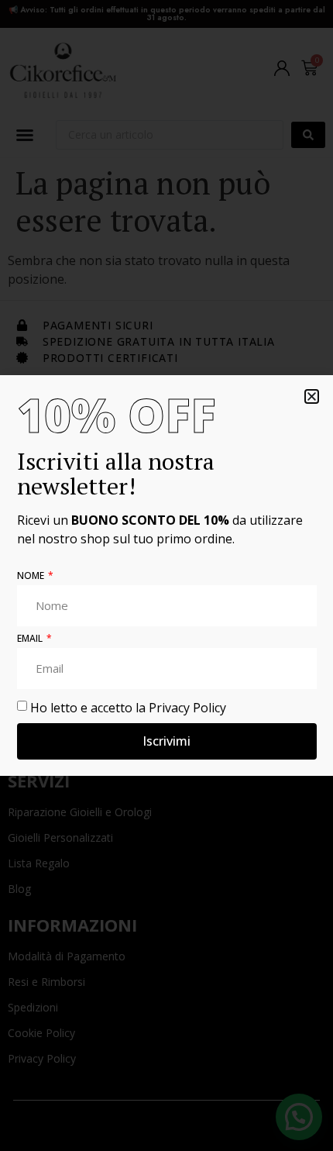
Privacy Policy (187, 706)
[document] (166, 575)
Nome (31, 576)
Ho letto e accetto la (128, 706)
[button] (312, 396)
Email (31, 639)
